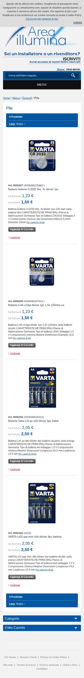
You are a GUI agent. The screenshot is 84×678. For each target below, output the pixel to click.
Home (6, 98)
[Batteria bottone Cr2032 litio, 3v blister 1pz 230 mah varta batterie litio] (42, 156)
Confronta (15, 237)
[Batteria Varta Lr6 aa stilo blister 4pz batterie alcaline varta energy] (42, 387)
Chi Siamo (10, 657)
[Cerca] (75, 75)
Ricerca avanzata (49, 665)
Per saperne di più (35, 222)
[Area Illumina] (42, 30)
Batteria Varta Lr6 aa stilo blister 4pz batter (33, 420)
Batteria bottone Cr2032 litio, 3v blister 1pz (33, 189)
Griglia (19, 124)
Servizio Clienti (28, 657)
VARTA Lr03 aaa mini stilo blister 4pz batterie (35, 536)
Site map (8, 665)
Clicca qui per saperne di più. (42, 18)
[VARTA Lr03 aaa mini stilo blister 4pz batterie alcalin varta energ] (42, 503)
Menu (42, 84)
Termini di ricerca (26, 665)
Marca (16, 98)
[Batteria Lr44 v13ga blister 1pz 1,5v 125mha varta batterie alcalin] (42, 271)
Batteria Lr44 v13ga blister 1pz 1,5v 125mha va (36, 305)
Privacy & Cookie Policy (53, 657)
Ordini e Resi (70, 665)
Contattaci (42, 668)
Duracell (27, 98)
